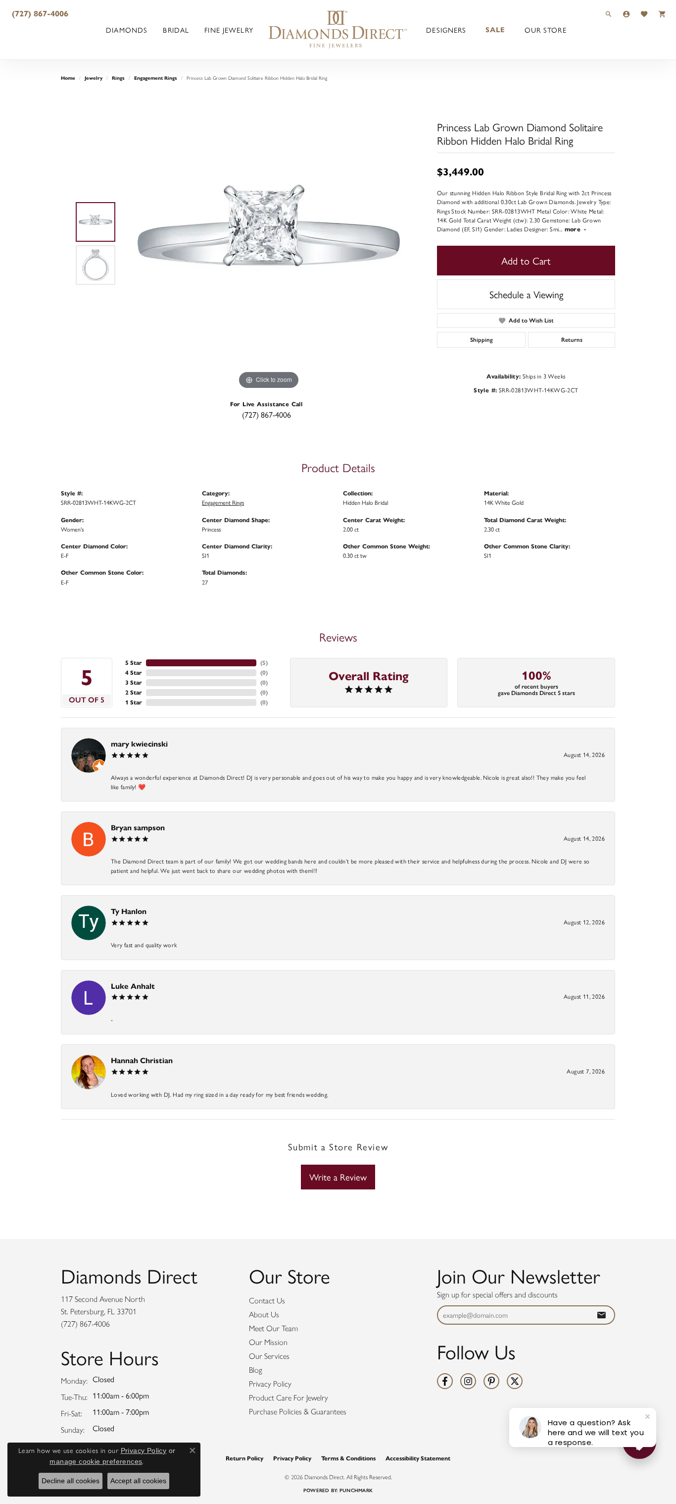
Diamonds (126, 30)
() (264, 662)
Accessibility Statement (418, 1458)
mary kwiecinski (139, 744)
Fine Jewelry (228, 30)
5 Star (133, 662)
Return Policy (244, 1458)
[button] (609, 13)
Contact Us (267, 1300)
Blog (255, 1370)
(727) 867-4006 (266, 414)
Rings (118, 78)
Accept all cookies (138, 1481)
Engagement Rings (155, 78)
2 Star (133, 692)
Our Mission (268, 1342)
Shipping (481, 339)
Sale (495, 29)
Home (68, 78)
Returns (571, 339)
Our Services (269, 1356)
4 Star (133, 672)
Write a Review (338, 1176)
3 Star (133, 682)
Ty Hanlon (128, 911)
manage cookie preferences (95, 1461)
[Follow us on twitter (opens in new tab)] (515, 1381)
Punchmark (356, 1490)
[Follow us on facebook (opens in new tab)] (445, 1381)
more (574, 229)
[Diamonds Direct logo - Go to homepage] (338, 30)
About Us (264, 1314)
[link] (39, 13)
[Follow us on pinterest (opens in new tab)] (491, 1381)
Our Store (546, 30)
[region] (268, 243)
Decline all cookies (70, 1481)
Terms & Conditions (348, 1458)
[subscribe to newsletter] (601, 1315)
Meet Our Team (273, 1328)
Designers (446, 30)
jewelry (93, 78)
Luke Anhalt (133, 986)
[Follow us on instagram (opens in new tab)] (468, 1381)
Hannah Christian (142, 1060)
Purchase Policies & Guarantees (297, 1411)
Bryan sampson (138, 827)
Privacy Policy (270, 1384)
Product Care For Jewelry (288, 1397)
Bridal (176, 30)
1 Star (133, 702)
